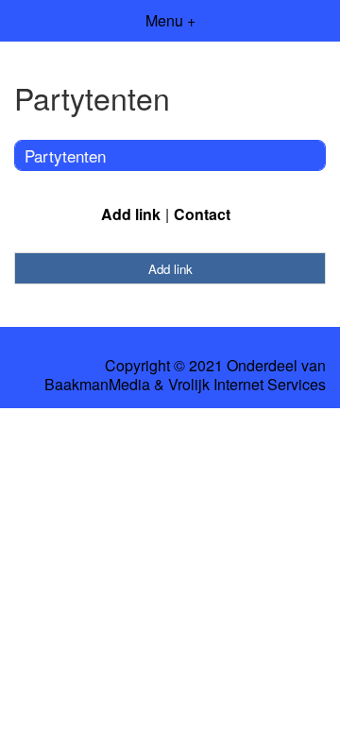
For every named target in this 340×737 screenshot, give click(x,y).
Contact (202, 214)
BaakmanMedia (97, 384)
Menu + (170, 20)
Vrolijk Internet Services (247, 384)
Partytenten (65, 155)
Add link (131, 214)
